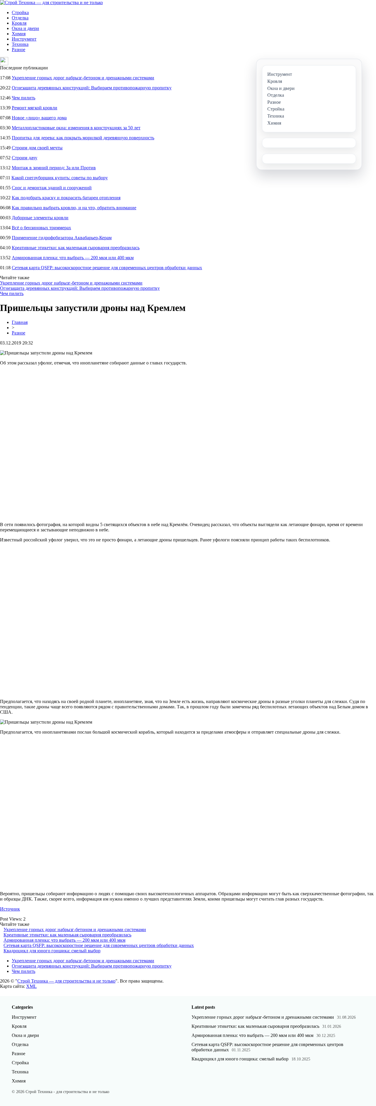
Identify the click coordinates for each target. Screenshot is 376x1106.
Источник (10, 908)
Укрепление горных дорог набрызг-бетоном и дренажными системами (83, 77)
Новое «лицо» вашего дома (39, 117)
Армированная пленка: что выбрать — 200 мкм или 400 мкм (73, 257)
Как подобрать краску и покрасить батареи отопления (66, 197)
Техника (20, 44)
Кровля (19, 23)
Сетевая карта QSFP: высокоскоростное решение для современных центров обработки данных (107, 267)
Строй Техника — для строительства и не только (66, 980)
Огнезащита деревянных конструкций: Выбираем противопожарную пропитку (92, 87)
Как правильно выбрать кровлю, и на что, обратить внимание (74, 207)
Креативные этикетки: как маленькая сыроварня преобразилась (76, 247)
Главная (20, 322)
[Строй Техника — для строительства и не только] (51, 2)
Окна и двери (25, 28)
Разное (18, 49)
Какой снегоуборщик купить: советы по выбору (59, 177)
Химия (19, 33)
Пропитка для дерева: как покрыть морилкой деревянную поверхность (83, 137)
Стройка (20, 12)
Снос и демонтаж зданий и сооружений (52, 187)
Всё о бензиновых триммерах (41, 227)
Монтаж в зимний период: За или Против (54, 167)
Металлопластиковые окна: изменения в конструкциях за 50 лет (76, 127)
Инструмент (24, 38)
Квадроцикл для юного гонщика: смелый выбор (52, 950)
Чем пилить (23, 97)
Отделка (20, 17)
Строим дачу (24, 157)
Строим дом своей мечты (37, 147)
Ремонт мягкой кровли (34, 107)
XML (31, 986)
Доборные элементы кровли (40, 217)
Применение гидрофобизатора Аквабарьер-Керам (62, 237)
